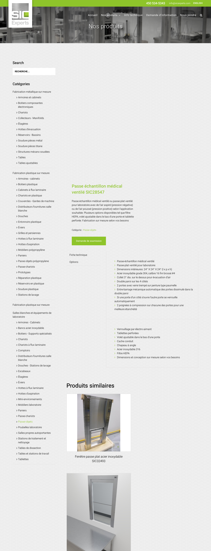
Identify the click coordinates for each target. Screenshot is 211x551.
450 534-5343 (155, 3)
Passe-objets (89, 230)
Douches (23, 216)
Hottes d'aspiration (28, 244)
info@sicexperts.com (179, 3)
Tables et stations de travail (33, 454)
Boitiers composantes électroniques (30, 105)
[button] (201, 15)
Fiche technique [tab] (78, 255)
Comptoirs (24, 350)
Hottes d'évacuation (29, 129)
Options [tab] (73, 262)
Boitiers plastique (27, 184)
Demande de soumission (89, 241)
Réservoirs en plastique (31, 284)
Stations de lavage (28, 295)
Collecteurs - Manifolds (31, 118)
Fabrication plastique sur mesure (31, 173)
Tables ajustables (28, 163)
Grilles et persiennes (29, 233)
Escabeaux (24, 371)
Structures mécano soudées (34, 152)
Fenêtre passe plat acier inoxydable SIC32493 (99, 458)
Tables (22, 157)
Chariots (23, 113)
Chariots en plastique (30, 196)
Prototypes (24, 272)
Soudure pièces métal (30, 141)
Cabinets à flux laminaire (32, 190)
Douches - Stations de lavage (34, 366)
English (198, 3)
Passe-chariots (26, 267)
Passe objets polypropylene (33, 261)
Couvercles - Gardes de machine (36, 201)
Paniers (22, 256)
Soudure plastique (28, 289)
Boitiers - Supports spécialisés (35, 334)
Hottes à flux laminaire (30, 239)
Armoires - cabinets (29, 179)
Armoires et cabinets (29, 97)
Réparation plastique (29, 278)
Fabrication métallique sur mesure (32, 92)
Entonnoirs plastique (29, 222)
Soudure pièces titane (30, 146)
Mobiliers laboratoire (29, 405)
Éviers (21, 227)
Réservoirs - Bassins (29, 135)
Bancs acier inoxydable (31, 328)
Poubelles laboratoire (30, 427)
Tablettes (23, 459)
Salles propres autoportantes (34, 433)
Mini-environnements (30, 399)
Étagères (23, 124)
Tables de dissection (29, 448)
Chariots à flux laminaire (32, 345)
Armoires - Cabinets (29, 322)
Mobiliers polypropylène (31, 250)
